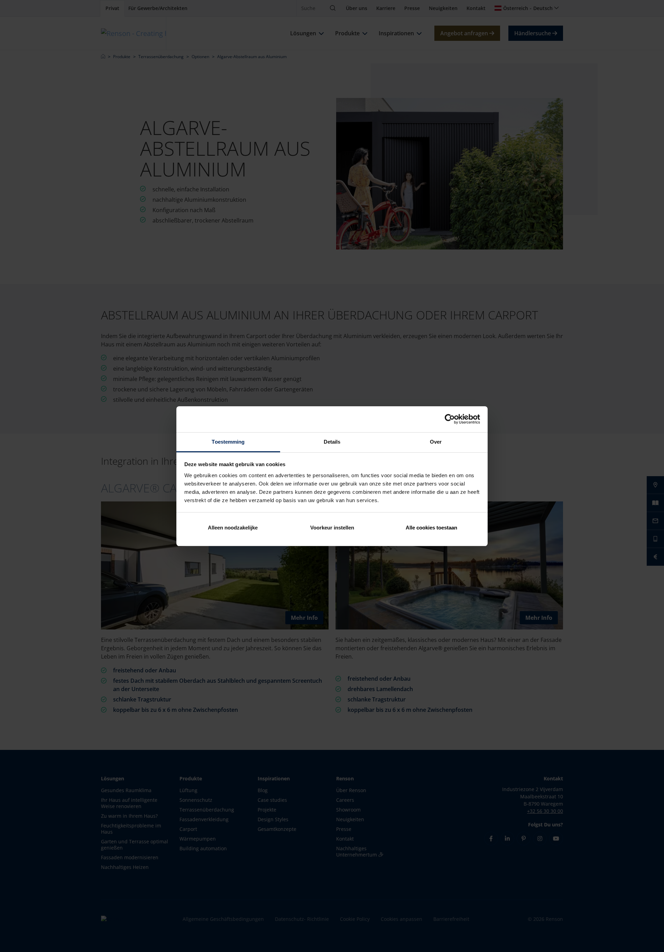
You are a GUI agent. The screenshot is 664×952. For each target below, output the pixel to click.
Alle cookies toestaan (431, 528)
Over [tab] (436, 442)
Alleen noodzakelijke (233, 528)
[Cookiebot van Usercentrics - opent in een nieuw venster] (449, 419)
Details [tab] (332, 442)
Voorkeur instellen (332, 528)
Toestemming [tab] (228, 442)
